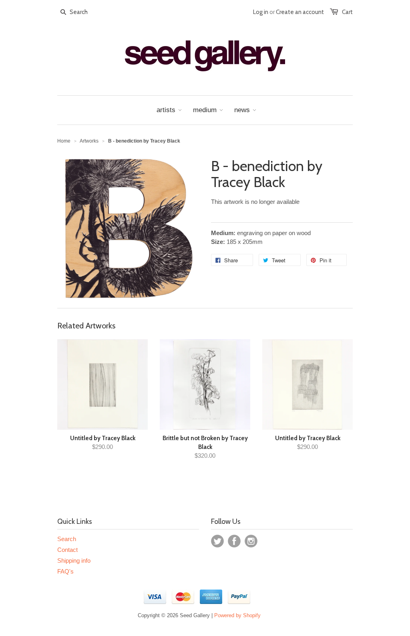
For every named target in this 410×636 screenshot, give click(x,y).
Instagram (251, 541)
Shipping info (73, 560)
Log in (260, 12)
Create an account (300, 12)
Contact (67, 549)
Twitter (217, 541)
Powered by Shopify (237, 615)
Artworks (89, 141)
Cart (347, 12)
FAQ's (65, 571)
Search (66, 538)
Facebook (234, 541)
